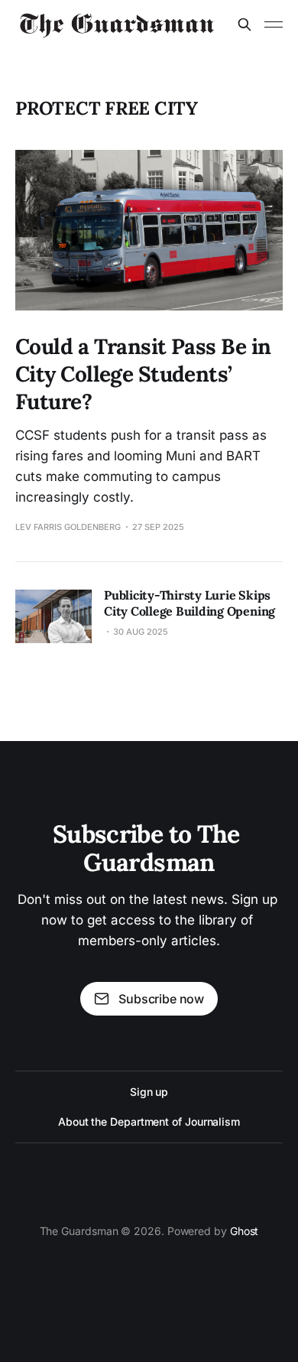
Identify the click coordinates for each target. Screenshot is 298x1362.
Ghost (244, 1230)
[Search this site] (244, 24)
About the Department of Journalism (149, 1121)
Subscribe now (161, 998)
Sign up (149, 1091)
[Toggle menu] (273, 24)
